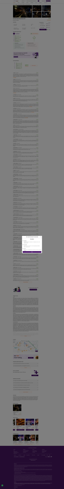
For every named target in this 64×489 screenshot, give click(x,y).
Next (32, 251)
